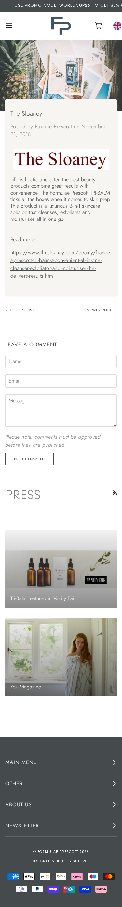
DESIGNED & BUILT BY (52, 861)
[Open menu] (10, 26)
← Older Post (19, 310)
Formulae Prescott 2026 (63, 852)
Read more (22, 239)
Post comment (29, 458)
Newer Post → (102, 310)
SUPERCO (82, 861)
